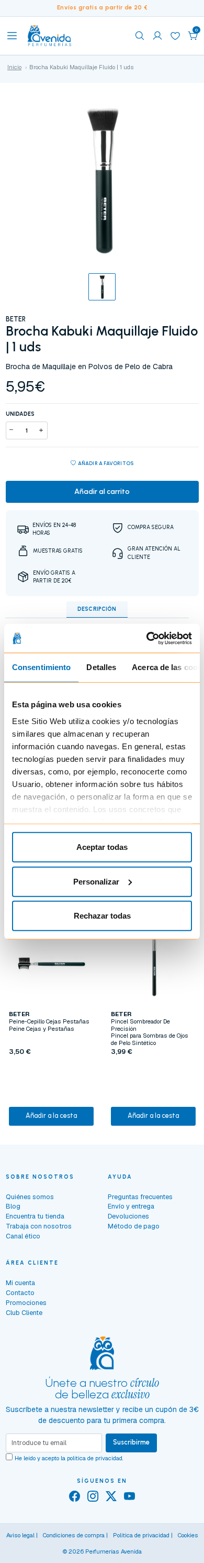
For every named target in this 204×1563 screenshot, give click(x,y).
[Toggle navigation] (12, 35)
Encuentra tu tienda (35, 1216)
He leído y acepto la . (69, 1458)
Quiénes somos (30, 1196)
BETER (16, 319)
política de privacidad (94, 1458)
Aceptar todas (102, 847)
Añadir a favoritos (106, 463)
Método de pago (134, 1226)
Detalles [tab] (101, 667)
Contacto (20, 1292)
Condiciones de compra (74, 1535)
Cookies (188, 1535)
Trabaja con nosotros (39, 1226)
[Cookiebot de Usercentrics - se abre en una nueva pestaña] (146, 638)
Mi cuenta (20, 1282)
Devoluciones (128, 1216)
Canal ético (23, 1236)
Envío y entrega (131, 1206)
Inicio (14, 67)
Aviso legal (20, 1535)
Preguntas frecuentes (140, 1196)
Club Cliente (24, 1312)
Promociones (26, 1302)
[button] (193, 35)
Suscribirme (131, 1442)
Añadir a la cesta (51, 1115)
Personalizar (96, 881)
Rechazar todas (102, 915)
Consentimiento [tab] (41, 667)
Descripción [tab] (96, 609)
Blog (13, 1206)
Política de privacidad (141, 1535)
